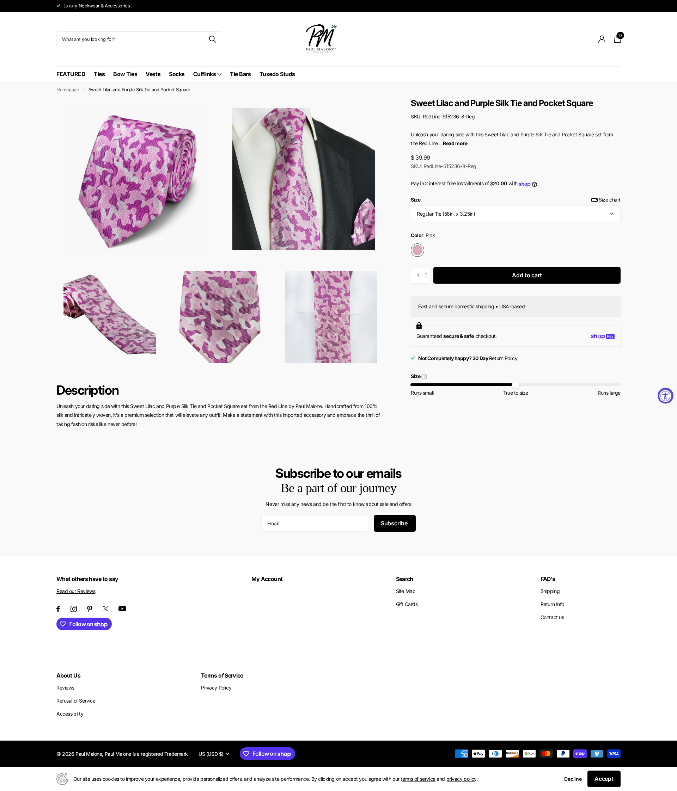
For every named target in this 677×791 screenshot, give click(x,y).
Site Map (406, 591)
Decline (573, 779)
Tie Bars (240, 74)
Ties (99, 74)
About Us (68, 675)
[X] (105, 608)
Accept (604, 778)
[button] (428, 270)
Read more (455, 143)
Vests (153, 74)
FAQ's (548, 578)
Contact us (552, 617)
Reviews (65, 688)
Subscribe (395, 523)
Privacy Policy (216, 688)
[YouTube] (122, 608)
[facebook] (58, 609)
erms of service (418, 779)
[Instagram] (74, 609)
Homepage (67, 89)
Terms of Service (222, 675)
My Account (267, 578)
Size (516, 200)
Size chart (610, 200)
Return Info (552, 604)
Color (423, 236)
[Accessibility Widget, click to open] (665, 395)
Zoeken (212, 39)
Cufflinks (204, 74)
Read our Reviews (75, 591)
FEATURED (70, 74)
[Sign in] (602, 39)
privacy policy (461, 779)
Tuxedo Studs (277, 74)
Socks (177, 74)
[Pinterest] (89, 609)
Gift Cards (407, 604)
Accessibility (70, 714)
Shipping (550, 591)
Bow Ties (125, 74)
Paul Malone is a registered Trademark (146, 754)
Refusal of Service (75, 701)
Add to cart (527, 275)
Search (404, 578)
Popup (424, 376)
